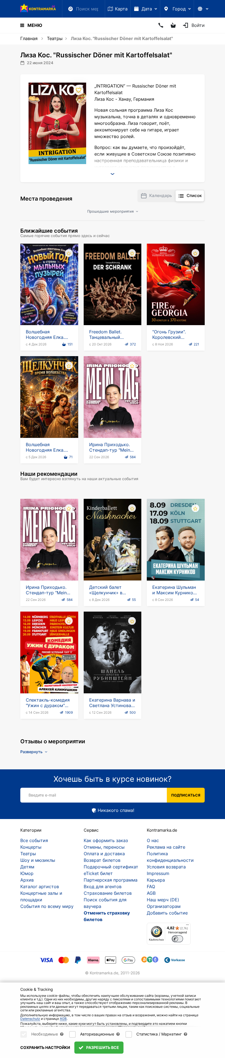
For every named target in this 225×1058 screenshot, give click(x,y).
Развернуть (32, 751)
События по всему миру (47, 906)
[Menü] (187, 926)
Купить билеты (49, 309)
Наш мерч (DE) (163, 899)
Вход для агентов (103, 886)
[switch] (177, 938)
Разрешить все (102, 1047)
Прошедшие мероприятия (111, 211)
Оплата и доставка (104, 853)
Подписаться (185, 795)
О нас (153, 840)
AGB (151, 893)
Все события (34, 840)
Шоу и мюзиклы (37, 860)
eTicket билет (98, 873)
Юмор (26, 873)
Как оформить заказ (106, 840)
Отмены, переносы (104, 847)
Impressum (158, 873)
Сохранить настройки (45, 1047)
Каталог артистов (39, 886)
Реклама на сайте (166, 847)
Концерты (30, 847)
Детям (27, 867)
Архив (27, 880)
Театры (55, 38)
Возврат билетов (102, 860)
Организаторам (164, 906)
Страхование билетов (108, 893)
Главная (29, 38)
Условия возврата (166, 867)
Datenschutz (30, 1019)
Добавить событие (167, 913)
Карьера (156, 880)
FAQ (151, 886)
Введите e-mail (42, 795)
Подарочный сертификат (111, 867)
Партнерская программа (110, 880)
